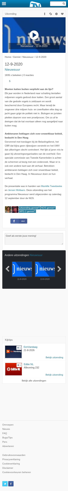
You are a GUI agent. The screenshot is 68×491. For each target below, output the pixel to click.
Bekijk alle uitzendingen (34, 380)
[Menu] (4, 3)
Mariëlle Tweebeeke (51, 186)
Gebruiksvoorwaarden (13, 455)
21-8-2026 (29, 350)
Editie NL (29, 364)
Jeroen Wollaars (16, 190)
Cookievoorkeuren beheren (16, 472)
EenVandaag (30, 346)
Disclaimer (7, 468)
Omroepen (8, 425)
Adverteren (8, 446)
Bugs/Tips (7, 437)
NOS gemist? (48, 208)
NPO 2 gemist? (27, 211)
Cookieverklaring (11, 463)
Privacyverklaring (11, 459)
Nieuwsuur (12, 69)
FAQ (4, 433)
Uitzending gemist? (29, 208)
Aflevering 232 (31, 367)
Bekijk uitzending (54, 357)
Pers (4, 442)
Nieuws (6, 429)
